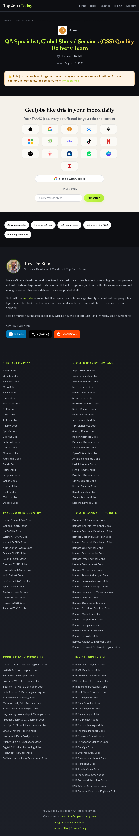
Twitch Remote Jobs (84, 497)
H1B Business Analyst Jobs (88, 736)
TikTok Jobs (10, 425)
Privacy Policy (78, 828)
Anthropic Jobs (12, 458)
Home (7, 20)
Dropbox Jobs (11, 475)
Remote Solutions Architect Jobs (91, 608)
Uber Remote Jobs (83, 414)
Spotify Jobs (10, 431)
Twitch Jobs (10, 497)
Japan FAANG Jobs (14, 597)
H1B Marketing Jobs (84, 763)
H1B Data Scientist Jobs (86, 703)
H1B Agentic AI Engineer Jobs (89, 786)
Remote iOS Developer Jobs (89, 520)
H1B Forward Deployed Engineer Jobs (94, 791)
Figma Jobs (9, 469)
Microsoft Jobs (12, 403)
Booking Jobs (11, 436)
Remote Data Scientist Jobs (88, 553)
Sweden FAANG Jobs (15, 564)
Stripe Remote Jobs (83, 398)
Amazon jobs (70, 81)
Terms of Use (61, 828)
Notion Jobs (10, 486)
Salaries (105, 6)
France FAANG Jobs (14, 553)
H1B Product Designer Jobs (88, 774)
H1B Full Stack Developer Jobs (90, 692)
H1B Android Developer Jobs (89, 675)
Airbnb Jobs (10, 420)
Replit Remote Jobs (83, 492)
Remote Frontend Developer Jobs (92, 531)
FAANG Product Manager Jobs (20, 708)
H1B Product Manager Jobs (88, 725)
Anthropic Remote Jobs (86, 458)
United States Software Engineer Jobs (25, 664)
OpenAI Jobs (10, 453)
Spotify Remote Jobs (84, 431)
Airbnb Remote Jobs (84, 420)
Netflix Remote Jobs (84, 409)
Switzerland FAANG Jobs (17, 570)
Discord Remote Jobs (85, 502)
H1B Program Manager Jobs (88, 730)
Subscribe (94, 198)
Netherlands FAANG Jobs (17, 547)
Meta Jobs (9, 387)
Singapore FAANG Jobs (16, 581)
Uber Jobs (9, 414)
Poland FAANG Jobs (14, 558)
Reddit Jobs (10, 464)
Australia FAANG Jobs (16, 592)
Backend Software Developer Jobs (23, 686)
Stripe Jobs (9, 398)
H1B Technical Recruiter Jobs (89, 780)
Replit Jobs (9, 492)
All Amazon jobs (16, 225)
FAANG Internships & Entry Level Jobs (25, 758)
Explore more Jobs (73, 822)
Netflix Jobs (10, 409)
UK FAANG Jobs (12, 531)
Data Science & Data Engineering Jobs (25, 692)
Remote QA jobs (43, 225)
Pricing (118, 6)
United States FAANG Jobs (18, 520)
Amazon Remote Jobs (85, 381)
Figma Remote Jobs (83, 469)
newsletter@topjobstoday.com (78, 816)
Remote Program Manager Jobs (90, 581)
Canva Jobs (10, 447)
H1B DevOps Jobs (82, 747)
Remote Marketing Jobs (86, 614)
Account (131, 6)
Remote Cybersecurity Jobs (88, 603)
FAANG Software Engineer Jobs (21, 670)
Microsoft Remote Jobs (86, 403)
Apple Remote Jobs (83, 370)
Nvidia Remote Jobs (83, 392)
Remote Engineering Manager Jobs (92, 592)
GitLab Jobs (10, 480)
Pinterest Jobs (11, 442)
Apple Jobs (9, 370)
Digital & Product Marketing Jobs (22, 747)
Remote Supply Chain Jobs (88, 619)
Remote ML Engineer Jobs (87, 570)
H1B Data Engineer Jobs (86, 708)
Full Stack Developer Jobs (18, 675)
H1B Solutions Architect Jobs (89, 758)
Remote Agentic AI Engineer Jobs (91, 641)
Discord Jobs (10, 502)
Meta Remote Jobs (83, 387)
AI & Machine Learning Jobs (19, 697)
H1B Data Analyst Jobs (85, 714)
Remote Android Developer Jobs (91, 525)
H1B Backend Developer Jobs (89, 686)
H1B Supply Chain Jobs (85, 769)
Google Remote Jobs (84, 376)
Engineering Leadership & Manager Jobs (26, 714)
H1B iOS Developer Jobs (86, 670)
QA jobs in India (69, 225)
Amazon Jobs (22, 20)
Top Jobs (17, 5)
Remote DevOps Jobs (85, 597)
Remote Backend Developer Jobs (91, 536)
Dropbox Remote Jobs (85, 475)
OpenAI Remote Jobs (84, 453)
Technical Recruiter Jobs (17, 752)
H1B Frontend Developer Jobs (90, 681)
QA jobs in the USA (97, 225)
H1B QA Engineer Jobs (85, 697)
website (28, 298)
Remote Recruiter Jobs (85, 636)
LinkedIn (19, 334)
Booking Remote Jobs (85, 436)
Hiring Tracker (87, 6)
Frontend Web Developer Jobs (21, 681)
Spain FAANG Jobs (13, 586)
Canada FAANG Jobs (15, 525)
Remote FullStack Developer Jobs (92, 542)
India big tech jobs (17, 234)
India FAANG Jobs (13, 575)
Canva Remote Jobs (84, 447)
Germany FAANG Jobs (16, 536)
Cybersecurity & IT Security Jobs (22, 703)
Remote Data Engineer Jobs (88, 558)
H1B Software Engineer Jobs (89, 664)
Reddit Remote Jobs (84, 464)
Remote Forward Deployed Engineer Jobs (96, 647)
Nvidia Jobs (9, 392)
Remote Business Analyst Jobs (90, 586)
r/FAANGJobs (69, 334)
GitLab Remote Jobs (84, 480)
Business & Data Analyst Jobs (20, 736)
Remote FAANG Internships (88, 630)
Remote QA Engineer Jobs (87, 547)
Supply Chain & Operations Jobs (22, 741)
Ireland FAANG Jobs (14, 542)
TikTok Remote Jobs (84, 425)
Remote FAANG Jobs (15, 608)
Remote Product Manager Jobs (90, 575)
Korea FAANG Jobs (14, 603)
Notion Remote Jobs (84, 486)
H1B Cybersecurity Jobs (86, 752)
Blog (57, 822)
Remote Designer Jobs (85, 625)
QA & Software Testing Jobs (19, 730)
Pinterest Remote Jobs (85, 442)
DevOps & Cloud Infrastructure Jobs (24, 725)
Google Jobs (10, 376)
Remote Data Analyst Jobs (88, 564)
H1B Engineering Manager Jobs (90, 741)
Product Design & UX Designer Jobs (24, 719)
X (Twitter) (43, 334)
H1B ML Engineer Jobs (85, 719)
